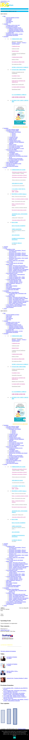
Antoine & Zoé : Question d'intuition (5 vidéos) (17, 678)
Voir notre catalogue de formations (8, 651)
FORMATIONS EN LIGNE (18, 169)
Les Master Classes (10, 296)
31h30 (16, 191)
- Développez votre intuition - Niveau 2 (19, 175)
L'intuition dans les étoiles (17, 57)
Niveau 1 (14, 42)
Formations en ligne (10, 249)
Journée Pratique (15, 43)
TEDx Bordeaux (10, 307)
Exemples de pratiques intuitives (13, 288)
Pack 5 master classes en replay (16, 272)
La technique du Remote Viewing (13, 27)
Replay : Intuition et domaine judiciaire (19, 207)
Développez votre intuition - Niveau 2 (17, 253)
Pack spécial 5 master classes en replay (19, 209)
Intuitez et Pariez (15, 59)
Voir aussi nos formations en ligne (13, 163)
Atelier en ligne (9, 261)
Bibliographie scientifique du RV (16, 31)
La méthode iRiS (10, 32)
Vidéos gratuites (18, 230)
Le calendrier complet (19, 94)
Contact (5, 308)
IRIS (4, 16)
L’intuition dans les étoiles (15, 140)
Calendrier (5, 246)
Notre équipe (9, 18)
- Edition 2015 (14, 217)
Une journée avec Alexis (16, 64)
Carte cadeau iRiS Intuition (12, 166)
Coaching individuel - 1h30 (15, 280)
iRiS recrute (8, 20)
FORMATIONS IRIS (17, 39)
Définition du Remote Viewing (16, 29)
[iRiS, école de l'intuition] (7, 6)
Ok (14, 737)
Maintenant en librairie (20, 127)
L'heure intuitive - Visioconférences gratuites (16, 304)
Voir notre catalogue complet (12, 129)
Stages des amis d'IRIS (19, 69)
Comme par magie (15, 48)
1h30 (13, 191)
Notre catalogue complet (20, 67)
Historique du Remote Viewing (16, 30)
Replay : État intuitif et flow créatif (18, 201)
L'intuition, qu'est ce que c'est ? (13, 25)
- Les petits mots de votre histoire (18, 185)
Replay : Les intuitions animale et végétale (20, 198)
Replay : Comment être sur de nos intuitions (18, 269)
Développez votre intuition (17, 41)
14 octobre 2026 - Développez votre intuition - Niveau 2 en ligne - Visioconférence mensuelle (15, 700)
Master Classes (9, 264)
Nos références (9, 21)
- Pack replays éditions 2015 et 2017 (19, 220)
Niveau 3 (24, 42)
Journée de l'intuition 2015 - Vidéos (17, 277)
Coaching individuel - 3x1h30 (15, 282)
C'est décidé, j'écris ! (16, 75)
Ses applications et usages (12, 26)
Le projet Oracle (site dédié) (12, 289)
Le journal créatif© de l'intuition (18, 86)
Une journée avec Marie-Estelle (18, 61)
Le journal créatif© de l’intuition (16, 159)
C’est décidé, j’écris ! (13, 153)
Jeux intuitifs (16, 235)
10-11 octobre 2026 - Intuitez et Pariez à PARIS (14, 695)
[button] (4, 14)
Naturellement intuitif (16, 89)
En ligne (5, 167)
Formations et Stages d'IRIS (12, 130)
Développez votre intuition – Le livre (14, 34)
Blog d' (15, 222)
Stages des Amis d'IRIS (11, 149)
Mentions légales (22, 728)
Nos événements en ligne (11, 273)
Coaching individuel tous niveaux (13, 279)
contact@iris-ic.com (5, 1)
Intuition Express (15, 51)
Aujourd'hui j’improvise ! (14, 154)
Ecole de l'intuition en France (12, 17)
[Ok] (27, 734)
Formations (5, 36)
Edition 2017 (20, 217)
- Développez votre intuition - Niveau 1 (19, 172)
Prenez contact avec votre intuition (16, 260)
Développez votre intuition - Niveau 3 (17, 254)
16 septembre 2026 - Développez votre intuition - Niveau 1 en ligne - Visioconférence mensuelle (14, 693)
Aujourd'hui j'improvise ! (17, 78)
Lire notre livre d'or (18, 97)
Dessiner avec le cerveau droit (18, 84)
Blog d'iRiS (8, 284)
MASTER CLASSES (19, 194)
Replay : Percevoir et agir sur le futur (19, 196)
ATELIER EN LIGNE (17, 183)
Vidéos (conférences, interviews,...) (14, 283)
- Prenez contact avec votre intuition (19, 179)
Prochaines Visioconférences (12, 292)
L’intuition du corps (13, 137)
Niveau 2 (19, 42)
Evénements (6, 290)
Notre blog (8, 22)
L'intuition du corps (16, 46)
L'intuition (5, 23)
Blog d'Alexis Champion (18, 225)
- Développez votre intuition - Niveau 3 (19, 177)
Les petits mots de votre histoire (16, 263)
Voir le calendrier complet (12, 162)
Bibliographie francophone (12, 35)
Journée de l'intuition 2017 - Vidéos (17, 278)
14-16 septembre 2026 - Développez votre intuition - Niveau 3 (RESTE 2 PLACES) (15, 691)
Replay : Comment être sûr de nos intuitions (18, 301)
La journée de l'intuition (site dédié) (14, 306)
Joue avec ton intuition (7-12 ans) (16, 148)
